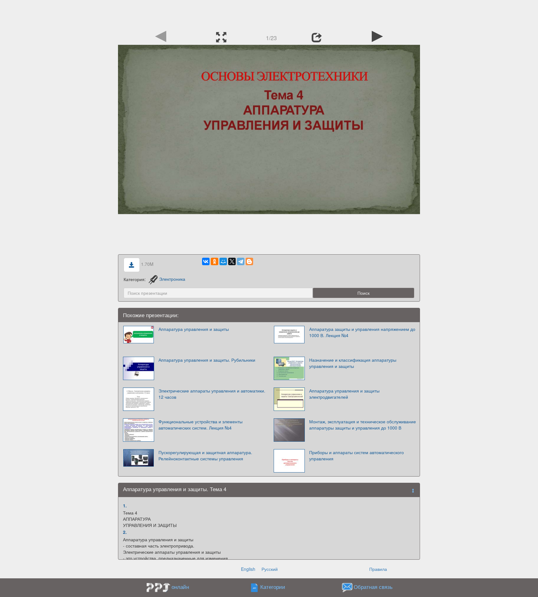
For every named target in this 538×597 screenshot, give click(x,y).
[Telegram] (240, 261)
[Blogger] (249, 261)
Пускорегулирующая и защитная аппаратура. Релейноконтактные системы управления (205, 455)
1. (125, 505)
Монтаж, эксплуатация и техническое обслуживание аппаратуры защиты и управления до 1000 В (362, 424)
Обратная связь (373, 586)
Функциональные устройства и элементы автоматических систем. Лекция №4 (200, 424)
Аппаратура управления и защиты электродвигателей (344, 394)
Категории (272, 586)
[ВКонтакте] (206, 261)
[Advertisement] (269, 14)
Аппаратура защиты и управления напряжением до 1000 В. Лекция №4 (362, 332)
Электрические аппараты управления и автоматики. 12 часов (211, 394)
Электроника (172, 279)
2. (125, 532)
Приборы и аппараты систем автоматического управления (356, 455)
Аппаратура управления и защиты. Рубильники (206, 360)
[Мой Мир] (223, 261)
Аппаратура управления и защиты (193, 329)
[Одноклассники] (214, 261)
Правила (378, 569)
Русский (270, 569)
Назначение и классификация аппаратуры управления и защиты (352, 363)
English (248, 569)
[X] (232, 261)
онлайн (180, 586)
